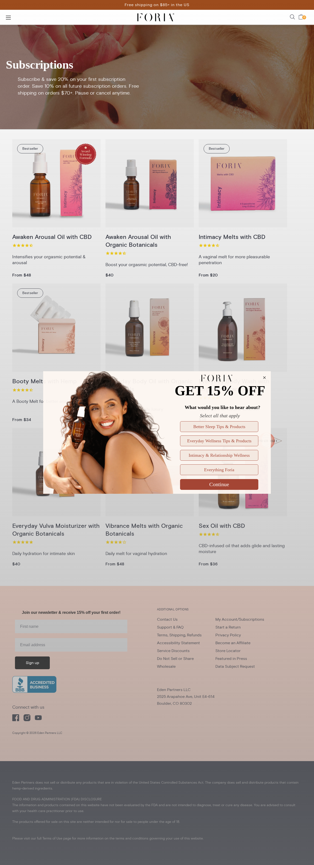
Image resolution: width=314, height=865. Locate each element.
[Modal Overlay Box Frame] (157, 432)
